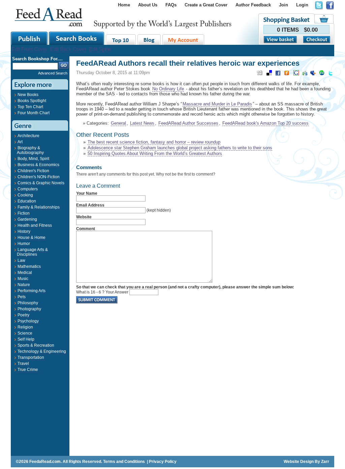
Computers (28, 189)
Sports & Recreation (36, 345)
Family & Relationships (39, 207)
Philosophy (28, 303)
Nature (24, 284)
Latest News (142, 123)
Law (21, 260)
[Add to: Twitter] (330, 75)
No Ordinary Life (168, 88)
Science (25, 333)
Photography (29, 309)
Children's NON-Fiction (39, 177)
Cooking (25, 195)
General (118, 123)
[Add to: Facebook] (278, 75)
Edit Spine (100, 49)
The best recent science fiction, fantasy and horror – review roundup (154, 142)
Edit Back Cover (68, 49)
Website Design (299, 461)
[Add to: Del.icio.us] (269, 74)
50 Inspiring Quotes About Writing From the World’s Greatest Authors (155, 153)
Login (302, 4)
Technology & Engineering (42, 351)
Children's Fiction (33, 170)
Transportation (31, 357)
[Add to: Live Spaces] (305, 74)
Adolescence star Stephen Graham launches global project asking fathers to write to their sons (180, 147)
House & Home (31, 237)
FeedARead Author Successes (188, 123)
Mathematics (29, 266)
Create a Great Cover (206, 4)
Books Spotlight (32, 100)
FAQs (171, 4)
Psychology (28, 321)
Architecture (28, 135)
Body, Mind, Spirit (33, 158)
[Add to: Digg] (259, 74)
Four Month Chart (34, 113)
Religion (25, 327)
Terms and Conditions (124, 461)
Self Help (26, 339)
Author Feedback (253, 4)
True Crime (28, 369)
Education (27, 201)
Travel (23, 363)
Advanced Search (52, 73)
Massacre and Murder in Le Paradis (217, 103)
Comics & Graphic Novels (41, 183)
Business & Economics (38, 164)
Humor (24, 243)
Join (283, 4)
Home (124, 4)
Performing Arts (31, 290)
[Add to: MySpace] (313, 74)
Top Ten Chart (30, 106)
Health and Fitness (35, 225)
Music (23, 278)
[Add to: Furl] (286, 74)
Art (20, 141)
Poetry (23, 315)
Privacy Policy (163, 461)
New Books (28, 94)
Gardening (27, 219)
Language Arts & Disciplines (32, 252)
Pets (22, 296)
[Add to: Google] (296, 74)
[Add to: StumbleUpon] (321, 74)
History (24, 231)
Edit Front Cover (29, 49)
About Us (147, 4)
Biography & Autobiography (30, 150)
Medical (25, 272)
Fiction (24, 213)
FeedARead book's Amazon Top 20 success (265, 123)
